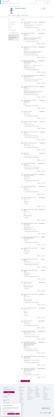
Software (20, 402)
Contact (44, 390)
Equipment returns (37, 396)
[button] (9, 392)
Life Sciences (29, 393)
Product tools (21, 405)
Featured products (21, 403)
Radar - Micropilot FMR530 (17, 6)
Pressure (20, 396)
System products (21, 397)
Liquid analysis (21, 393)
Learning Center (37, 393)
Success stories (45, 396)
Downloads (36, 390)
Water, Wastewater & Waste (30, 390)
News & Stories (45, 393)
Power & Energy (29, 396)
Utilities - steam (29, 399)
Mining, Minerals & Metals (30, 397)
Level (12, 6)
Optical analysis (21, 399)
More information (5, 396)
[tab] (9, 15)
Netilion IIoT (21, 400)
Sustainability (45, 397)
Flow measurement (21, 390)
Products (9, 6)
